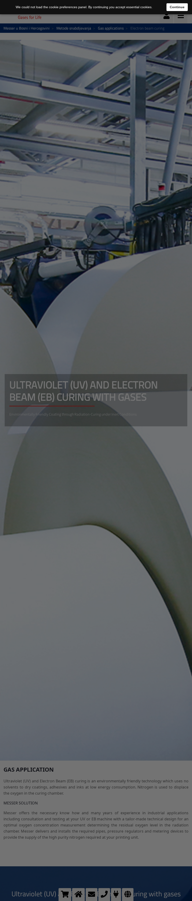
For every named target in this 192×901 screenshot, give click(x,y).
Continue (177, 7)
